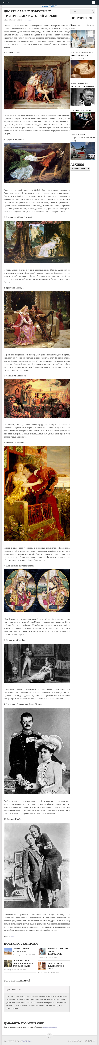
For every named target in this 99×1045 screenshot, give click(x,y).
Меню (6, 2)
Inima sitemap (75, 1041)
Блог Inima (49, 6)
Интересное (28, 20)
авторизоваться (50, 1026)
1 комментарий (42, 957)
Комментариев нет (19, 955)
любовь (14, 936)
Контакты (90, 1041)
